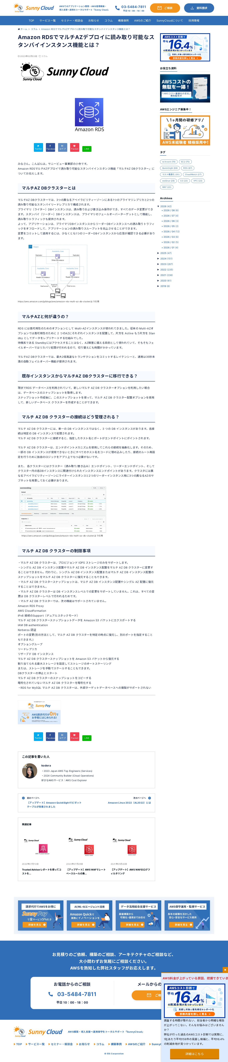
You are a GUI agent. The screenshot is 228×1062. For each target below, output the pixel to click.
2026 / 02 (171, 242)
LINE (86, 149)
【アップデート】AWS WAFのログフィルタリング (130, 871)
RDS (187, 168)
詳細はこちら (194, 1054)
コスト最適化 (170, 174)
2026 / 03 (171, 236)
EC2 (185, 161)
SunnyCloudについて (170, 20)
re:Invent (168, 161)
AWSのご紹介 (142, 20)
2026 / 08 (171, 210)
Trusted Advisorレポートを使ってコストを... (41, 871)
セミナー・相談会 (72, 20)
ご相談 (159, 995)
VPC (197, 180)
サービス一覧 (47, 20)
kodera (46, 765)
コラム (108, 20)
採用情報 (193, 20)
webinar (168, 180)
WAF (166, 187)
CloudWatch (193, 174)
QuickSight (170, 168)
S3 (184, 180)
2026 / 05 (171, 226)
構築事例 (123, 20)
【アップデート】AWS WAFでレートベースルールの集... (86, 871)
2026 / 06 (171, 221)
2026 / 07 (171, 215)
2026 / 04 (172, 231)
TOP (31, 20)
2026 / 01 (171, 247)
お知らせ (93, 20)
